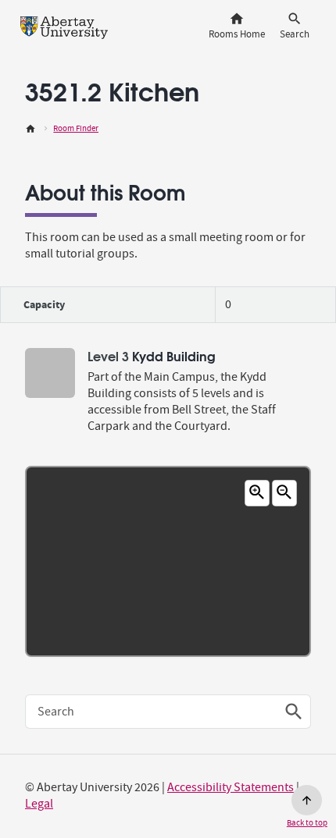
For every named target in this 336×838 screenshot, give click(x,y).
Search (56, 711)
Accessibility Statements (230, 787)
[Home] (30, 128)
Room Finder (75, 128)
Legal (39, 803)
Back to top (307, 823)
